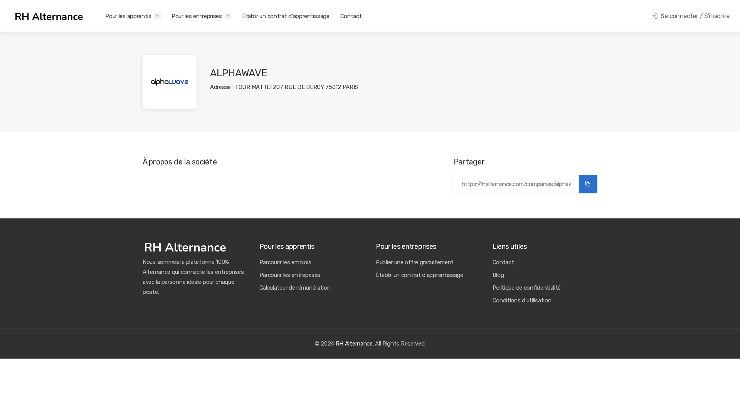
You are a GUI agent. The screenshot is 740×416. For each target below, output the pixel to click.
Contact (351, 16)
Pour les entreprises (197, 16)
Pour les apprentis (128, 16)
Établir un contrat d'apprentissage (286, 16)
